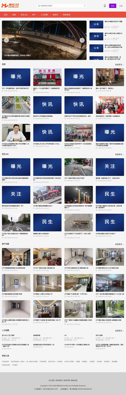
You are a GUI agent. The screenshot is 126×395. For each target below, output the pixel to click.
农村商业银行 (6, 365)
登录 (112, 6)
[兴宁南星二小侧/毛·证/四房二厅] (47, 291)
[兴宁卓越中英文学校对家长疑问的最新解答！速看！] (16, 175)
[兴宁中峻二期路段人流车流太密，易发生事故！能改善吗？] (110, 203)
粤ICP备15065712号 (50, 389)
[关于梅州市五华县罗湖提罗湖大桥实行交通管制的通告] (16, 113)
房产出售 (5, 244)
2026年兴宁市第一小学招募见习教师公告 (77, 344)
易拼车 (55, 15)
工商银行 (92, 361)
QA (65, 335)
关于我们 (52, 380)
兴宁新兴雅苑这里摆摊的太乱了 (43, 206)
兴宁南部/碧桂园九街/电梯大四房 (12, 294)
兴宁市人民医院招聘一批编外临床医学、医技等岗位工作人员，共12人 (109, 345)
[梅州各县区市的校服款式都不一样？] (16, 203)
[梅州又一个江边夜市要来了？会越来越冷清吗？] (47, 85)
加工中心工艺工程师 (8, 335)
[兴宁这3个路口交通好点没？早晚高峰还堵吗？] (16, 231)
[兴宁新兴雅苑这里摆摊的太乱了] (47, 203)
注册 (120, 6)
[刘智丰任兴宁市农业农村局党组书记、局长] (78, 113)
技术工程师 (99, 335)
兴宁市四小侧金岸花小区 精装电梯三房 (76, 268)
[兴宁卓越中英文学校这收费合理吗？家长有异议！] (47, 175)
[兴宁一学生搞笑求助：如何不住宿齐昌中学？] (16, 85)
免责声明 (67, 380)
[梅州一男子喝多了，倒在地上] (110, 85)
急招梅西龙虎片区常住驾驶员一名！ (44, 344)
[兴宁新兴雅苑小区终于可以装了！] (110, 231)
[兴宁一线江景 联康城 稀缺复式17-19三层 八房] (110, 291)
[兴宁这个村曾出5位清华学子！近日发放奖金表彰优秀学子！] (78, 141)
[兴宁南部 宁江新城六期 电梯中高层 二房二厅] (47, 317)
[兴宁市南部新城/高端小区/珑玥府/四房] (16, 265)
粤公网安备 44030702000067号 (80, 389)
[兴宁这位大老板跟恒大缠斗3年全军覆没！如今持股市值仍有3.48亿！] (16, 141)
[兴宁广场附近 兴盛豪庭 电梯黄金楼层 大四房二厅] (78, 317)
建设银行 (107, 361)
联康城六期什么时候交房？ (41, 233)
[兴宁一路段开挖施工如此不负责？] (78, 175)
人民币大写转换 (69, 361)
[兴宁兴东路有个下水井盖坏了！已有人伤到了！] (78, 231)
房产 (34, 15)
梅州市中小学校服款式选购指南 (43, 116)
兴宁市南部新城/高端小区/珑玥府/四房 (13, 268)
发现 (14, 15)
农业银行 (99, 361)
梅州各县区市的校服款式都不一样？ (13, 206)
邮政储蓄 (114, 361)
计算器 (78, 361)
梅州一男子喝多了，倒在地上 (105, 88)
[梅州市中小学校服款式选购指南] (47, 113)
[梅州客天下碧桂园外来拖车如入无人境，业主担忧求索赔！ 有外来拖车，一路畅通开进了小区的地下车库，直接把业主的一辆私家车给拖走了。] (44, 59)
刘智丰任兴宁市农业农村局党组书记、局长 (77, 116)
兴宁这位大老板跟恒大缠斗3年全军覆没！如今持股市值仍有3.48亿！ (15, 144)
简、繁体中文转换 (32, 361)
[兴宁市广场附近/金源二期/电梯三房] (47, 265)
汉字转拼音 (42, 361)
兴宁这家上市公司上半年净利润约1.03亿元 (46, 144)
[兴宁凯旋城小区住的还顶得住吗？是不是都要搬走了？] (78, 203)
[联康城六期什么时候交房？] (47, 231)
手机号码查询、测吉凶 (18, 361)
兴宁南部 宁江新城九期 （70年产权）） (76, 294)
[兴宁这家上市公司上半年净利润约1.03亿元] (47, 141)
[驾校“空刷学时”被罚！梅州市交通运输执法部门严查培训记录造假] (110, 141)
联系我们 (59, 380)
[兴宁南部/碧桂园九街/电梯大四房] (16, 291)
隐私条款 (74, 380)
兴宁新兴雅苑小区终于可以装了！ (106, 233)
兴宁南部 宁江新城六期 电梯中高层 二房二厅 (47, 320)
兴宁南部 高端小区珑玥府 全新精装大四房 (108, 320)
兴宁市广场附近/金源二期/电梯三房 (44, 268)
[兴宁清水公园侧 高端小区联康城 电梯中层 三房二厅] (16, 317)
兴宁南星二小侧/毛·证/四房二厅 (42, 294)
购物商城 (66, 15)
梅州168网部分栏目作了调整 (113, 21)
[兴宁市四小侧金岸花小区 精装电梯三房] (78, 265)
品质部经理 (36, 335)
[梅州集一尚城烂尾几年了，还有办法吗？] (110, 175)
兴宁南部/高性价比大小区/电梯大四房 (107, 268)
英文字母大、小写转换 (55, 361)
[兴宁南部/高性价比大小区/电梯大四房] (110, 265)
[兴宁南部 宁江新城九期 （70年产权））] (78, 291)
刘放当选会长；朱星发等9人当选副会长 (108, 116)
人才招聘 (44, 15)
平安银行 (15, 365)
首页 (5, 15)
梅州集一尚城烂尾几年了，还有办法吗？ (108, 178)
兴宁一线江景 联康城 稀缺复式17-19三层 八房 (110, 294)
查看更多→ (119, 65)
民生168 (24, 15)
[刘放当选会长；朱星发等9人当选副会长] (110, 113)
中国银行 (84, 361)
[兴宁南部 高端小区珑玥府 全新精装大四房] (110, 317)
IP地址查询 (5, 361)
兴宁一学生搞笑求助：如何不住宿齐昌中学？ (16, 88)
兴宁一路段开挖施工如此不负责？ (74, 178)
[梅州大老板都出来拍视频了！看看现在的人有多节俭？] (78, 85)
